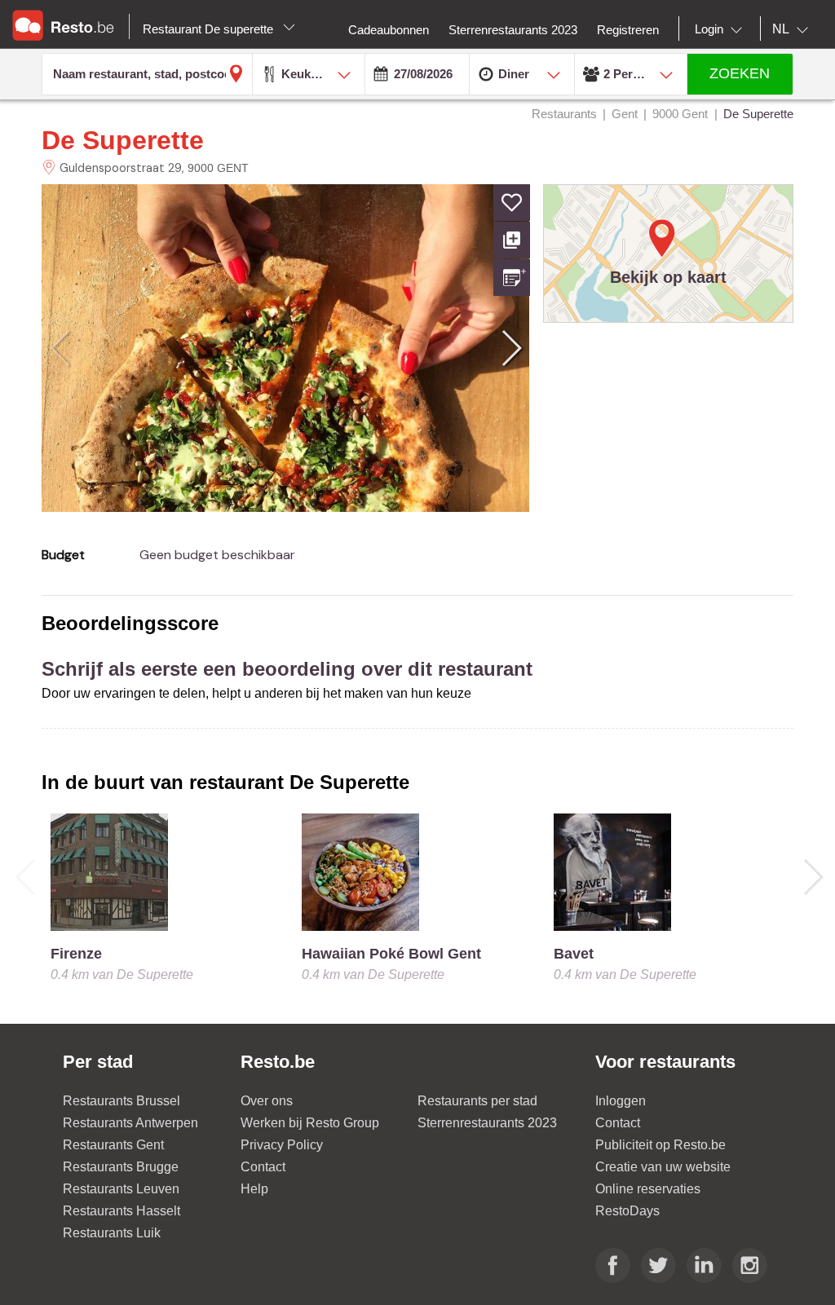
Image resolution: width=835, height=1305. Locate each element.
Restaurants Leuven (121, 1189)
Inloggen (620, 1101)
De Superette (123, 140)
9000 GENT (218, 167)
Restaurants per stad (477, 1101)
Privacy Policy (282, 1145)
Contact (263, 1167)
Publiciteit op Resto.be (660, 1145)
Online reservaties (647, 1189)
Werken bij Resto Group (310, 1123)
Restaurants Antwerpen (130, 1123)
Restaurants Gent (113, 1145)
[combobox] (722, 29)
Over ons (267, 1101)
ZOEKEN (739, 73)
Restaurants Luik (112, 1233)
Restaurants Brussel (121, 1101)
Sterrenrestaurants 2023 (487, 1123)
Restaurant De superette (209, 29)
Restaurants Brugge (121, 1167)
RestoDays (627, 1211)
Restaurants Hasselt (121, 1211)
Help (254, 1189)
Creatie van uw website (663, 1167)
